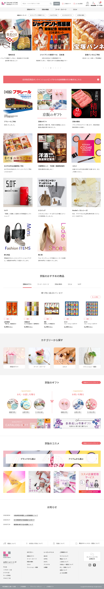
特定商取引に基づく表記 (9, 586)
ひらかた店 (6, 572)
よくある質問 (79, 3)
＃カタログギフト (67, 15)
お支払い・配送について (66, 564)
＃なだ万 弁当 (53, 15)
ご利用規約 (23, 586)
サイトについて (64, 556)
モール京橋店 (7, 575)
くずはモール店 (7, 570)
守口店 (5, 567)
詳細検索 (56, 3)
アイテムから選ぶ (76, 458)
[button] (3, 36)
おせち (45, 561)
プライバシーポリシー (36, 586)
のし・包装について (65, 567)
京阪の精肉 (30, 561)
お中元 (45, 559)
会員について (63, 570)
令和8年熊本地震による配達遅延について (26, 515)
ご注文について (64, 561)
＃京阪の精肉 (80, 15)
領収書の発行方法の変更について (23, 524)
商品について (63, 559)
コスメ (29, 564)
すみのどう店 (7, 578)
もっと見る (95, 297)
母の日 (45, 556)
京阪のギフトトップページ (91, 382)
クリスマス (47, 564)
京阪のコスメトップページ (91, 443)
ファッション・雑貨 (32, 567)
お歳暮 (45, 567)
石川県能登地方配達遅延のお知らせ (24, 520)
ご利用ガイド (67, 3)
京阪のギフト (30, 556)
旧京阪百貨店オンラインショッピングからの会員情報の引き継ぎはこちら (52, 79)
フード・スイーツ (32, 559)
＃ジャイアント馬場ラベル (37, 15)
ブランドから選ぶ (28, 458)
